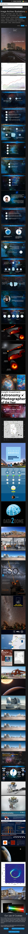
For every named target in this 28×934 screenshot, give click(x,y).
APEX (17, 13)
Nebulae (7, 19)
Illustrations (23, 17)
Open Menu (5, 4)
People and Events (19, 19)
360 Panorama (9, 13)
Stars (9, 22)
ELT (7, 15)
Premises (3, 20)
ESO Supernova (13, 15)
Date (26, 25)
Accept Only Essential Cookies (18, 928)
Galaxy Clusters (15, 17)
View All (2, 13)
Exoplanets (19, 15)
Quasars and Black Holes (11, 20)
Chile (20, 13)
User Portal (19, 1)
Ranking (22, 25)
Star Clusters (4, 22)
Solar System (21, 20)
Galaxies (8, 17)
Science (14, 1)
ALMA (14, 13)
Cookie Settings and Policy (14, 931)
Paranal (12, 19)
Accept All (6, 928)
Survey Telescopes (16, 22)
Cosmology (3, 15)
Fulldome (3, 17)
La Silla (2, 19)
